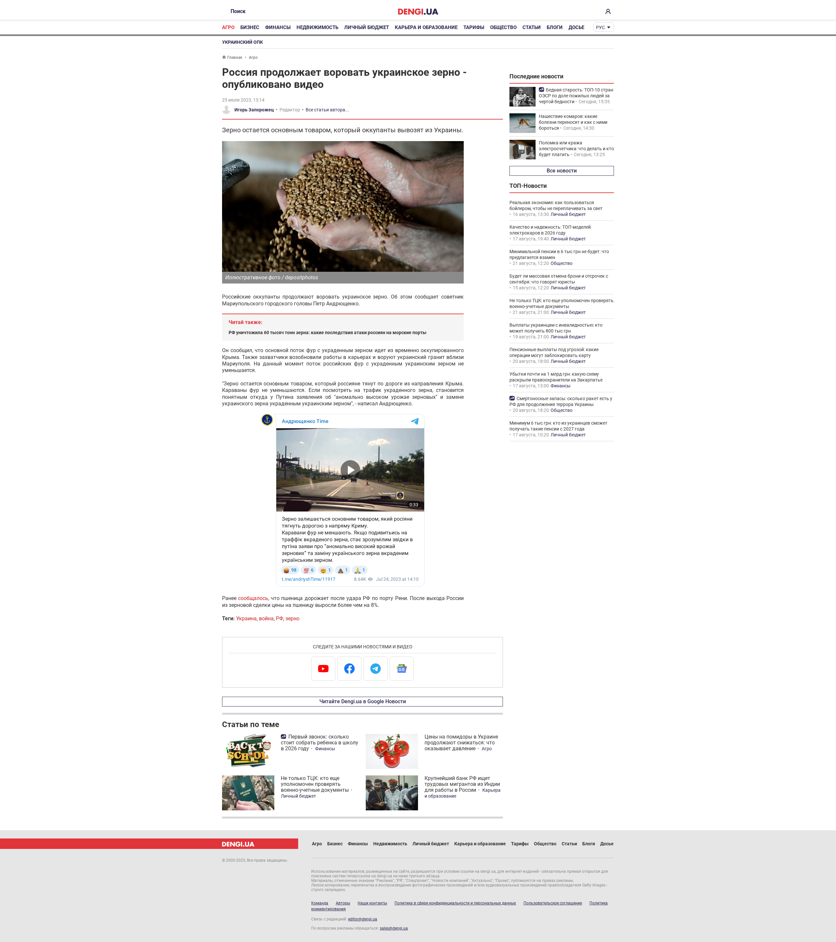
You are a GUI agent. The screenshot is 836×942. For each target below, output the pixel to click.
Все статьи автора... (327, 109)
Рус (600, 27)
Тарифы (473, 27)
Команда (319, 903)
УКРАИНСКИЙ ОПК (242, 42)
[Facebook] (349, 669)
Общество (503, 27)
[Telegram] (375, 669)
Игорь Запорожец (254, 109)
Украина (246, 618)
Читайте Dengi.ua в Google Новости (362, 701)
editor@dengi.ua (362, 919)
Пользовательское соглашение (552, 903)
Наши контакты (372, 903)
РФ (279, 618)
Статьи (531, 27)
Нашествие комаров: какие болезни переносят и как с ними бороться (573, 122)
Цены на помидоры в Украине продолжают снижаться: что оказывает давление (461, 743)
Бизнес (249, 27)
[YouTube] (323, 669)
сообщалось (253, 598)
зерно (292, 618)
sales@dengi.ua (394, 928)
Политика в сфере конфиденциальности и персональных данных (455, 903)
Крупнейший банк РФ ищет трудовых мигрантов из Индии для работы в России (462, 784)
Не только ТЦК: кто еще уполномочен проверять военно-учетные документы (315, 784)
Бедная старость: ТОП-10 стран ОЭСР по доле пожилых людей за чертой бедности (576, 95)
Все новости (562, 171)
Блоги (555, 27)
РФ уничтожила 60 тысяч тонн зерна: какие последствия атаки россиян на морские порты (327, 332)
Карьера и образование (426, 27)
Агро (228, 27)
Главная (234, 57)
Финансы (278, 27)
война (266, 618)
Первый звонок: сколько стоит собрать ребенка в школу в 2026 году (319, 743)
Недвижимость (317, 27)
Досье (576, 27)
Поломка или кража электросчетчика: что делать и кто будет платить (576, 148)
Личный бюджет (366, 27)
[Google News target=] (402, 669)
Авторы (343, 903)
